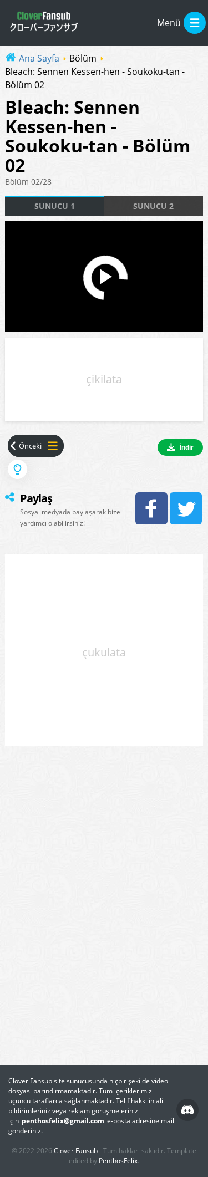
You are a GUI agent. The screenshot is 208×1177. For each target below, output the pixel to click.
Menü (169, 23)
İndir (187, 447)
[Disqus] (104, 906)
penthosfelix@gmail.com (63, 1120)
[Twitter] (186, 508)
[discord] (187, 1110)
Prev (25, 446)
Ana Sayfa (39, 58)
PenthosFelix (118, 1160)
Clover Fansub (76, 1150)
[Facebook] (151, 508)
